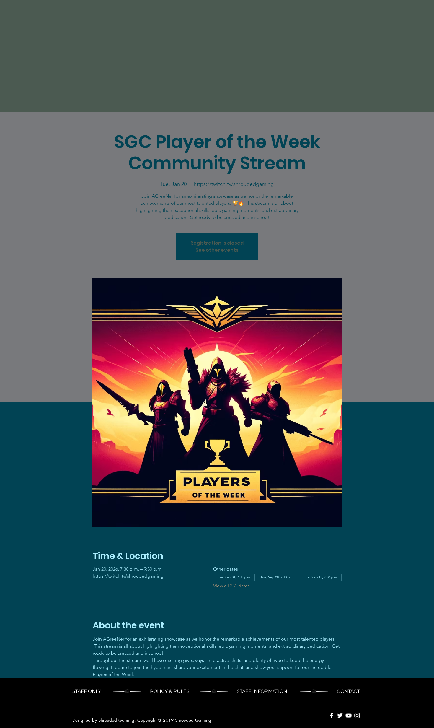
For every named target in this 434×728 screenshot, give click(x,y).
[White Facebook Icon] (331, 715)
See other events (217, 250)
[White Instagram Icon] (357, 715)
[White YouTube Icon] (348, 715)
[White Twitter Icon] (340, 715)
